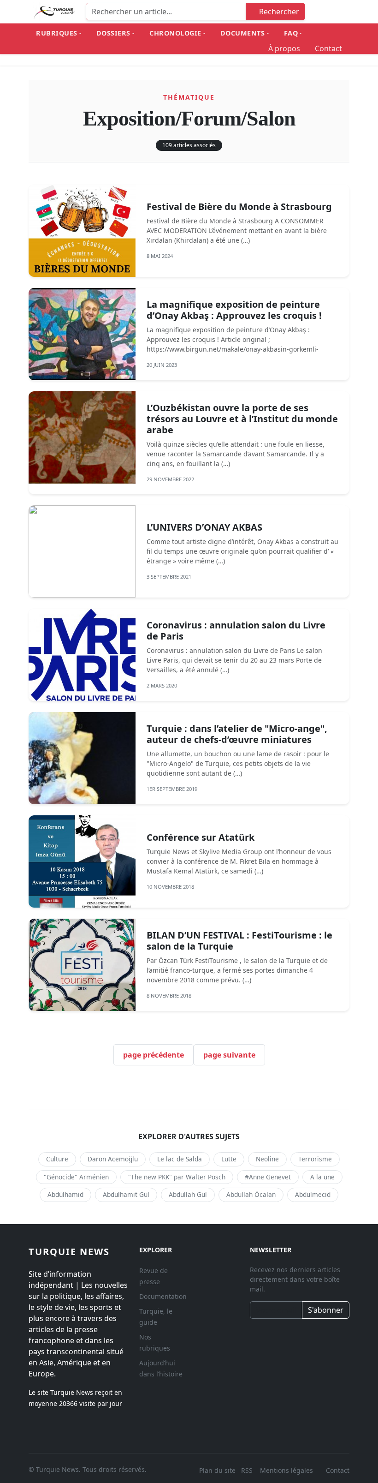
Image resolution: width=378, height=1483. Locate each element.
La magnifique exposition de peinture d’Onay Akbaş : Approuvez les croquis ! (234, 310)
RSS (247, 1470)
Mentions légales (286, 1470)
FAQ (291, 33)
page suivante (229, 1055)
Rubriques (56, 33)
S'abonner (325, 1310)
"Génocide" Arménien (76, 1176)
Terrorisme (315, 1158)
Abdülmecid (313, 1194)
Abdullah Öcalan (251, 1194)
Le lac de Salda (179, 1158)
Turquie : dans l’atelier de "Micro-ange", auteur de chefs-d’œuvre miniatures (237, 734)
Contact (328, 48)
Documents (242, 33)
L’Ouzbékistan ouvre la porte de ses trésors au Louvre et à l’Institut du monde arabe (242, 418)
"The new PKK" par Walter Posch (176, 1176)
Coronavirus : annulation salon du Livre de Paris (236, 630)
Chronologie (175, 33)
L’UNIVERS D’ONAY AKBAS (204, 527)
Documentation (163, 1296)
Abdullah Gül (188, 1194)
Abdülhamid (65, 1194)
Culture (57, 1158)
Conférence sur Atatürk (200, 837)
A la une (322, 1176)
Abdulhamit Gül (126, 1194)
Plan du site (217, 1470)
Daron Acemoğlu (113, 1158)
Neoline (267, 1158)
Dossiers (113, 33)
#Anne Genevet (268, 1176)
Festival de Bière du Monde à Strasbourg (239, 206)
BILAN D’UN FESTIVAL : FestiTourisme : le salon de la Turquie (239, 940)
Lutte (228, 1158)
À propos (284, 48)
